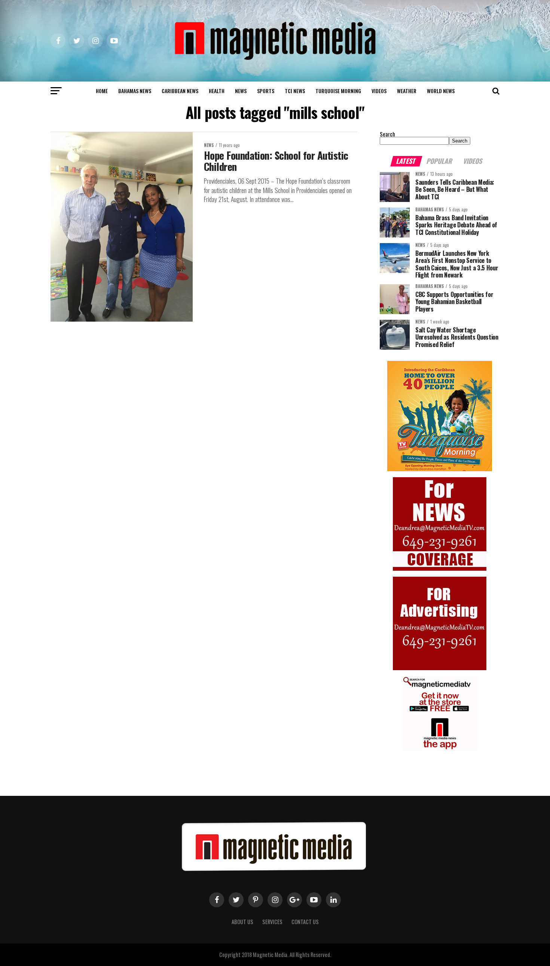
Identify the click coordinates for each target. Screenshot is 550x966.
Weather (406, 91)
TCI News (295, 91)
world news (441, 91)
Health (216, 91)
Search (387, 134)
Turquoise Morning (338, 91)
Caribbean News (180, 91)
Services (272, 922)
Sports (265, 91)
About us (242, 922)
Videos (379, 91)
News (241, 91)
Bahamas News (134, 91)
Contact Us (305, 922)
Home (102, 91)
